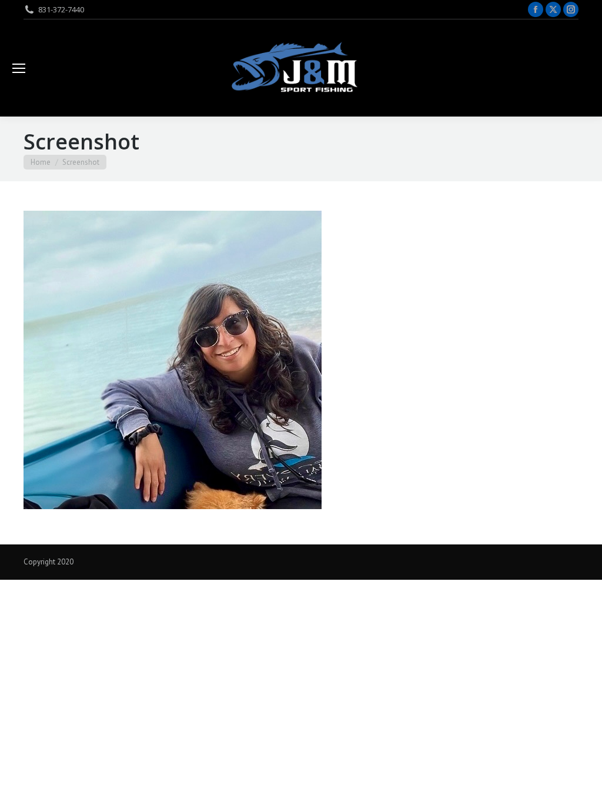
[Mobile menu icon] (19, 68)
